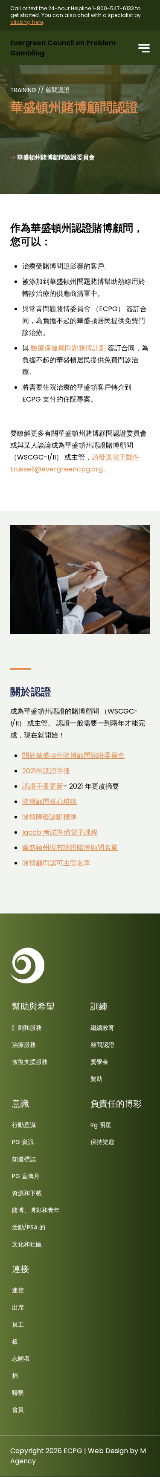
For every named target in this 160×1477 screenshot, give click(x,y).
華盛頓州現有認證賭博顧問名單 (70, 848)
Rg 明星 (100, 1125)
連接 (20, 1269)
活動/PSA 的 (28, 1227)
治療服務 (24, 1045)
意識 (20, 1104)
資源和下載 (27, 1193)
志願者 (21, 1358)
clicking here (26, 22)
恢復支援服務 (30, 1062)
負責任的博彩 (116, 1104)
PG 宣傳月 (26, 1176)
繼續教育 (102, 1027)
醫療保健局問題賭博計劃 (68, 348)
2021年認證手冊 (46, 771)
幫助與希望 (33, 1006)
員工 (18, 1324)
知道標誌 (24, 1159)
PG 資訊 (23, 1142)
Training (24, 90)
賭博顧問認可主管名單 (56, 863)
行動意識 (24, 1125)
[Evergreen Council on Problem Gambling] (27, 965)
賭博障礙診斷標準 (49, 817)
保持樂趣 (102, 1142)
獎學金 (99, 1062)
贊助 (96, 1079)
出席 (18, 1307)
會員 (18, 1409)
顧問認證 (58, 90)
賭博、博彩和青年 (36, 1210)
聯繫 (18, 1392)
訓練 (99, 1006)
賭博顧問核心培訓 (49, 801)
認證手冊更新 (42, 786)
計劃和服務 (27, 1027)
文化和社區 (27, 1244)
